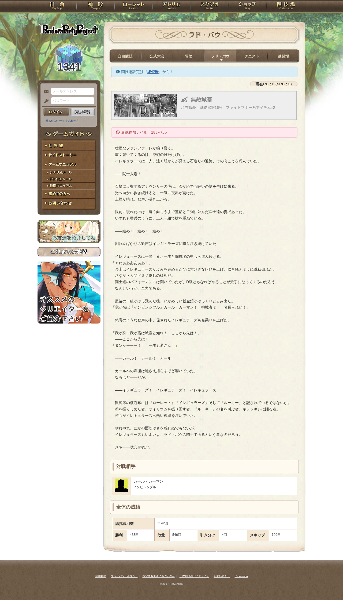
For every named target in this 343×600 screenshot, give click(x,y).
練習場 (283, 56)
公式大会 (157, 56)
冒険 (188, 56)
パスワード (45, 101)
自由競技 (125, 56)
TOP (57, 6)
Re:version (241, 576)
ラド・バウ (220, 56)
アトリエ (171, 6)
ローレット (133, 6)
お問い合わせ (69, 203)
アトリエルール (69, 179)
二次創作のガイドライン (194, 576)
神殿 (95, 6)
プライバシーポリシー (124, 576)
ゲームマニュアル (69, 164)
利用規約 (100, 576)
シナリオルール (69, 172)
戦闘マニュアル (69, 186)
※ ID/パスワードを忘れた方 (62, 120)
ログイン (56, 112)
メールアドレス (45, 92)
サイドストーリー (69, 155)
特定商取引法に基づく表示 (159, 576)
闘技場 (286, 6)
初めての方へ (69, 194)
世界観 (69, 146)
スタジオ (210, 6)
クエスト (251, 56)
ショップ (248, 6)
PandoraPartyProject (69, 29)
